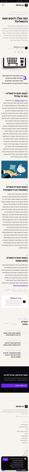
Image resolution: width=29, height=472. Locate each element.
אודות (26, 451)
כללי (27, 429)
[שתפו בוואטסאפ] (22, 52)
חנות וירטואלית (19, 101)
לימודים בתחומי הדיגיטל (22, 431)
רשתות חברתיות (24, 440)
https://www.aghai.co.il (20, 285)
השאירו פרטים (20, 386)
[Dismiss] (27, 470)
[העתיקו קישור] (15, 52)
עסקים (26, 434)
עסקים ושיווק (25, 436)
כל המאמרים (25, 443)
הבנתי (5, 459)
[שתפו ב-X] (18, 52)
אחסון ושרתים (24, 424)
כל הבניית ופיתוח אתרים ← (10, 324)
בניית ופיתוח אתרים (16, 12)
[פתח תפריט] (3, 5)
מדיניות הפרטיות (18, 468)
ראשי (26, 12)
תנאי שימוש (25, 455)
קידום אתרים (25, 438)
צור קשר (26, 453)
